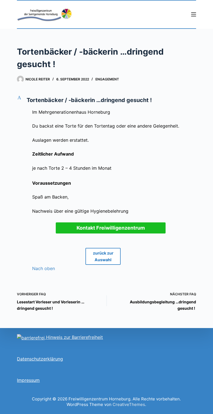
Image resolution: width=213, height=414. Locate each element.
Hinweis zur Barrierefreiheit (74, 337)
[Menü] (193, 14)
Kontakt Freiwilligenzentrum (111, 228)
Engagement (107, 79)
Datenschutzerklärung (40, 359)
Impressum (28, 380)
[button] (106, 100)
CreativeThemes (129, 404)
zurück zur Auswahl (103, 256)
